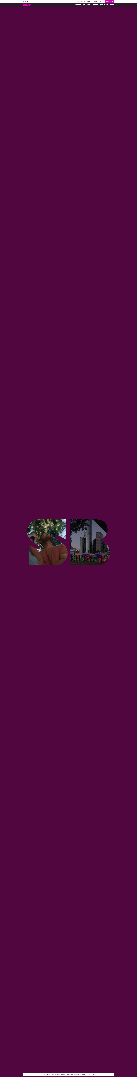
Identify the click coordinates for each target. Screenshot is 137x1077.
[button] (95, 5)
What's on (78, 5)
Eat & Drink (86, 5)
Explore (95, 5)
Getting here (104, 5)
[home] (27, 5)
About (112, 5)
